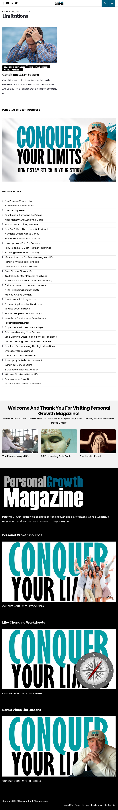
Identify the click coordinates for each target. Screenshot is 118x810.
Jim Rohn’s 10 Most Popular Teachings (26, 276)
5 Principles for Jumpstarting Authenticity (28, 280)
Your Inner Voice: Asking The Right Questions (30, 346)
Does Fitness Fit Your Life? (19, 271)
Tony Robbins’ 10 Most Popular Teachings (28, 247)
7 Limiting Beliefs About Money (22, 233)
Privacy (86, 805)
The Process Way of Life (18, 201)
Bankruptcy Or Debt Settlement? (23, 360)
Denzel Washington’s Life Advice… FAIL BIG (28, 341)
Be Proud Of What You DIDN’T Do (23, 238)
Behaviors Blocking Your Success (23, 332)
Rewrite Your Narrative (17, 308)
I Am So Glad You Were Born (20, 355)
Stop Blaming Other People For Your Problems (31, 336)
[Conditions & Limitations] (29, 45)
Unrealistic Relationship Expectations (26, 318)
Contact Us (109, 805)
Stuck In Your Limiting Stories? (21, 224)
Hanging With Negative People (22, 261)
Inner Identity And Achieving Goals (24, 219)
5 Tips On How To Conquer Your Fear (25, 285)
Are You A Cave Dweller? (18, 294)
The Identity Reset (15, 210)
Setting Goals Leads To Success (23, 383)
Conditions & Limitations (20, 74)
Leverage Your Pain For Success (22, 243)
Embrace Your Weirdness (19, 350)
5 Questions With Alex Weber (21, 369)
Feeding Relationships (17, 322)
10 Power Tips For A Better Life (21, 374)
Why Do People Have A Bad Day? (23, 313)
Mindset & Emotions (39, 67)
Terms (78, 805)
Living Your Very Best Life (18, 364)
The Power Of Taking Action (20, 299)
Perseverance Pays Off (18, 379)
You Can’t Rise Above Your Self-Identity (27, 229)
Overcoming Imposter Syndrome (23, 304)
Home (5, 11)
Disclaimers (96, 805)
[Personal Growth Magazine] (43, 493)
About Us (68, 805)
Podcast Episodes (13, 70)
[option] (20, 444)
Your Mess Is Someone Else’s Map (23, 215)
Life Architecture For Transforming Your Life (29, 257)
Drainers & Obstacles (14, 67)
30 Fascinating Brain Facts (19, 205)
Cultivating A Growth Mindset (21, 266)
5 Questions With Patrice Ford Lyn (24, 327)
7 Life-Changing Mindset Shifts (22, 290)
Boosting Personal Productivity (22, 252)
